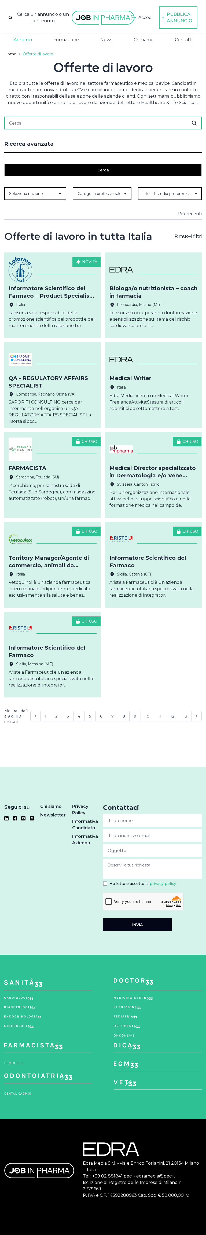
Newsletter (53, 815)
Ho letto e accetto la (142, 883)
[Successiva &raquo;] (197, 716)
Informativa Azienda (85, 839)
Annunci (23, 39)
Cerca (103, 170)
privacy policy (163, 883)
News (106, 39)
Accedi (145, 17)
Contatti (183, 39)
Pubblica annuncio (179, 17)
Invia (137, 924)
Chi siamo (143, 39)
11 (159, 716)
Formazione (66, 39)
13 (185, 716)
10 (147, 716)
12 (172, 716)
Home (10, 54)
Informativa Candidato (85, 824)
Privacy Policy (80, 809)
